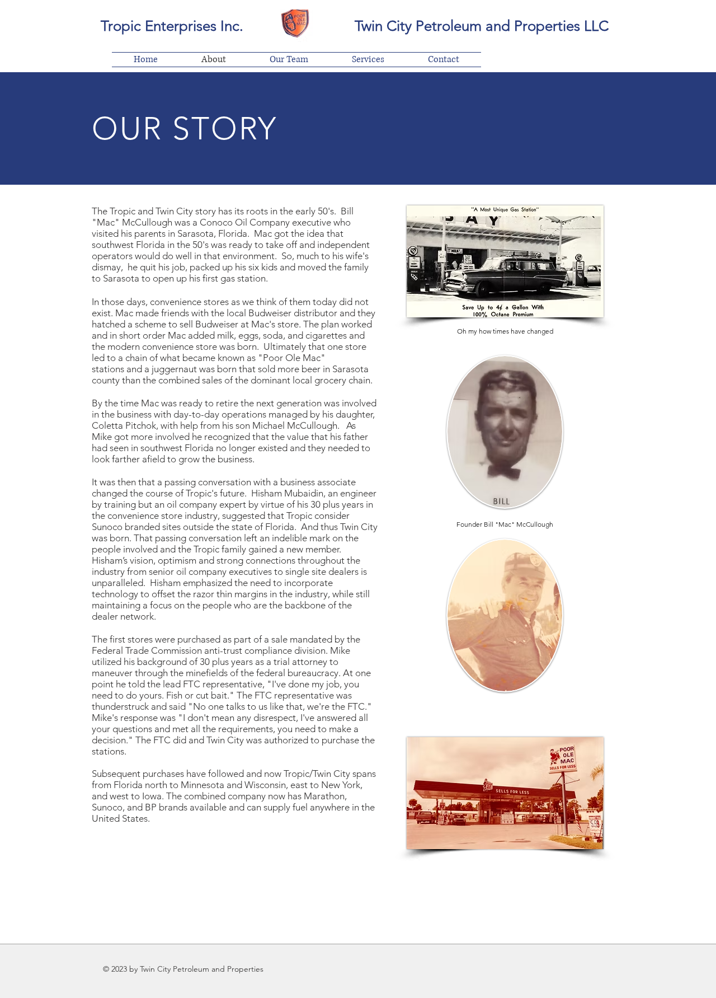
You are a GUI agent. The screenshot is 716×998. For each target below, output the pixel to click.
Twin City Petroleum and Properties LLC (482, 26)
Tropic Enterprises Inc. (172, 26)
